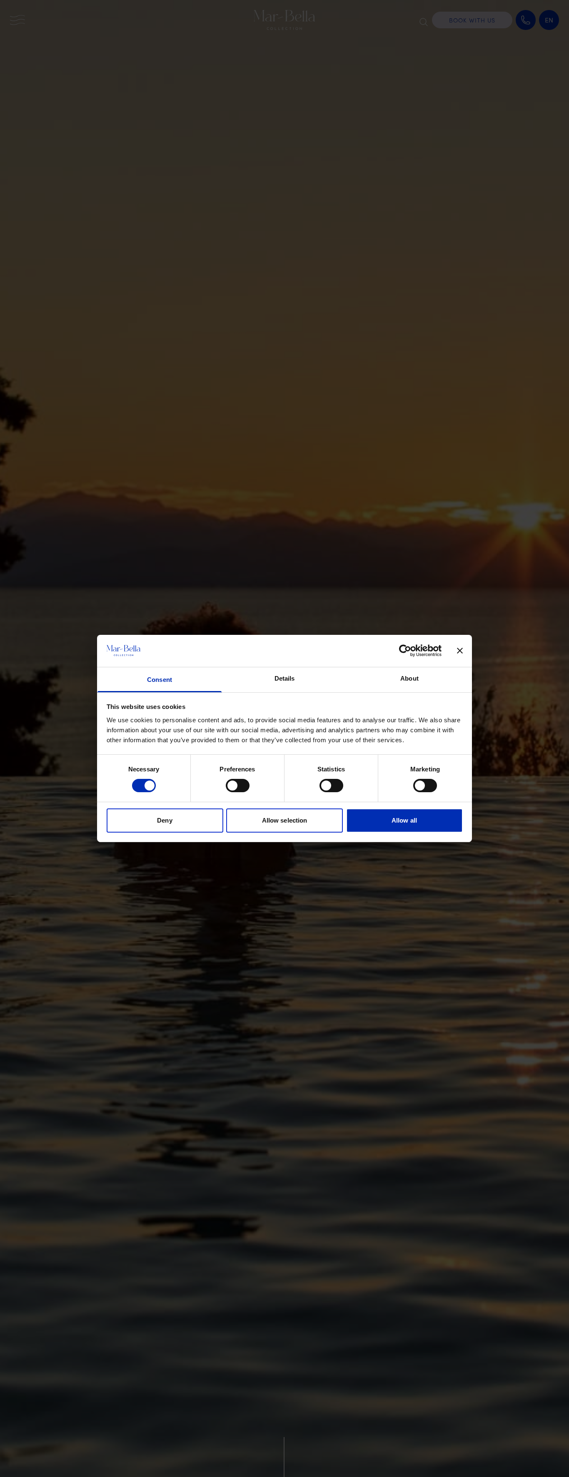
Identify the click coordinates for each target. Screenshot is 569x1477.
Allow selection (284, 820)
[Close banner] (460, 651)
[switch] (238, 785)
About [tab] (409, 678)
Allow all (404, 820)
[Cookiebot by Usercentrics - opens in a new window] (405, 650)
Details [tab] (285, 678)
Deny (164, 820)
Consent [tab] (159, 679)
